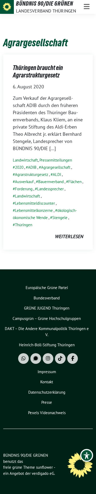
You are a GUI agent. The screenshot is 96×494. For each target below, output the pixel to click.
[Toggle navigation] (87, 7)
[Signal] (35, 358)
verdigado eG (43, 473)
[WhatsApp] (23, 358)
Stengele (59, 217)
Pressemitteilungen (55, 160)
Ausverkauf (24, 181)
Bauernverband (51, 181)
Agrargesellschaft (55, 167)
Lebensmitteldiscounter (35, 203)
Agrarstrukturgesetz (31, 174)
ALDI (57, 174)
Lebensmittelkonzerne (34, 210)
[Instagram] (48, 358)
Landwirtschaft (25, 160)
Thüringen (23, 224)
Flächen (75, 181)
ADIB (32, 167)
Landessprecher (50, 188)
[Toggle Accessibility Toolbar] (86, 455)
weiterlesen (69, 236)
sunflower (44, 467)
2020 (19, 167)
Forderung (24, 188)
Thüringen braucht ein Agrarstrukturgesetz (38, 71)
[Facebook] (72, 358)
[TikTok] (60, 358)
